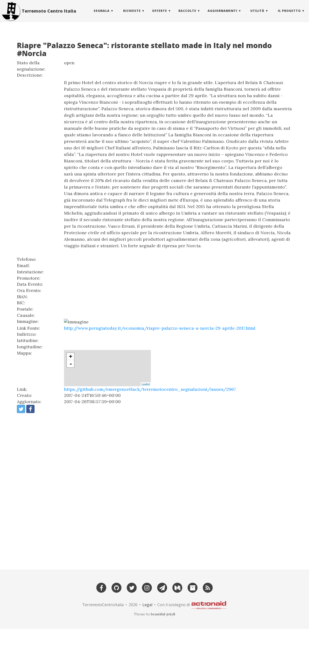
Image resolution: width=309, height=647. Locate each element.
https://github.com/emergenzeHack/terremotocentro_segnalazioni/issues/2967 (150, 389)
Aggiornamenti (222, 11)
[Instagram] (147, 587)
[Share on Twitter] (21, 409)
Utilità (257, 11)
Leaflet (146, 384)
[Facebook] (101, 587)
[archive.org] (192, 587)
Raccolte (187, 11)
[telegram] (162, 587)
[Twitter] (132, 587)
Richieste (132, 11)
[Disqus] (154, 489)
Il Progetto (289, 11)
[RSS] (208, 587)
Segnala (102, 11)
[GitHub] (116, 587)
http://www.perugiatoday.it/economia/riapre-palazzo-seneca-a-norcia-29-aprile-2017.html (159, 328)
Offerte (159, 11)
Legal (147, 604)
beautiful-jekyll (163, 614)
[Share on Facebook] (30, 409)
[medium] (177, 587)
